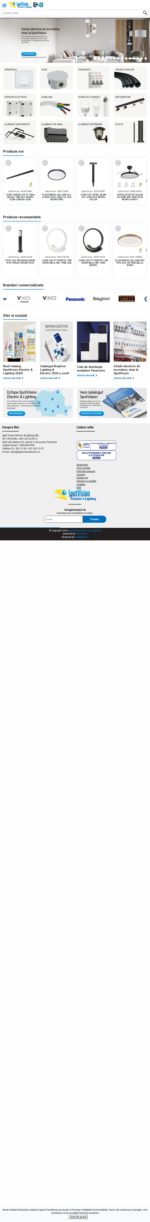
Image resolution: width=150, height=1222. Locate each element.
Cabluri (56, 105)
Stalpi (130, 132)
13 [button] (142, 58)
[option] (75, 40)
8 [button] (122, 58)
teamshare (81, 533)
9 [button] (126, 58)
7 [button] (118, 58)
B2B (79, 487)
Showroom (82, 464)
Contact (81, 474)
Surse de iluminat (93, 105)
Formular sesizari (86, 471)
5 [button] (110, 58)
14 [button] (146, 58)
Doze (56, 77)
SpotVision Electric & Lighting (84, 530)
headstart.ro (82, 537)
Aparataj (19, 77)
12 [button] (138, 58)
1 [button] (94, 58)
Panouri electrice (19, 105)
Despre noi (82, 477)
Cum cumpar (83, 468)
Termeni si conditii (86, 481)
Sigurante (93, 77)
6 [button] (114, 58)
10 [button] (130, 58)
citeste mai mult (12, 378)
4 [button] (106, 58)
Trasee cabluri (130, 77)
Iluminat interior (56, 132)
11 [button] (134, 58)
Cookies (81, 484)
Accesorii (19, 132)
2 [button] (99, 58)
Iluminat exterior (93, 132)
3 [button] (103, 58)
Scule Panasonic (130, 105)
